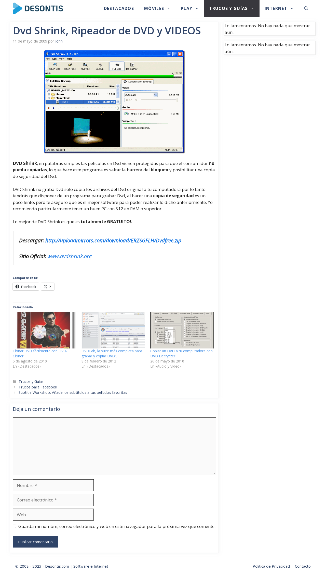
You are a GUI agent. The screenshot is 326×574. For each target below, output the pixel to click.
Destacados (119, 8)
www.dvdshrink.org (69, 256)
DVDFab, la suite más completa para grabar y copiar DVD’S (112, 353)
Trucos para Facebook (38, 387)
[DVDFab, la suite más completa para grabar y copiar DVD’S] (113, 330)
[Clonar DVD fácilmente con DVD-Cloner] (44, 330)
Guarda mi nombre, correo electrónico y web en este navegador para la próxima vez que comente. (116, 526)
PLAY (186, 8)
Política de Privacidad (271, 566)
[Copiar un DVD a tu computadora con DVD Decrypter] (182, 330)
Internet (276, 8)
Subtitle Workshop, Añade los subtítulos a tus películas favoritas (73, 392)
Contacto (303, 566)
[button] (306, 8)
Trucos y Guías (228, 8)
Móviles (154, 8)
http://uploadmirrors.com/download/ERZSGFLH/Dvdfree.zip (113, 240)
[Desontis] (38, 8)
